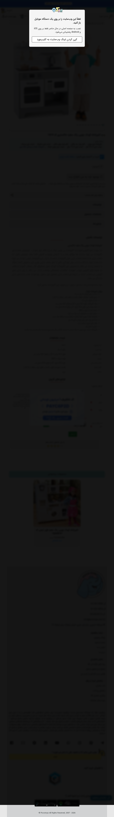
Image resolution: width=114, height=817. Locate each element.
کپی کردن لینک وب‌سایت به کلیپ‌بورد (57, 39)
